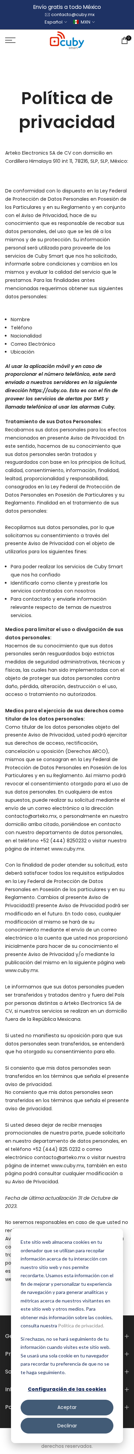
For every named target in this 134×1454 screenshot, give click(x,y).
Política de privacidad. (81, 1325)
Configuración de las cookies (67, 1389)
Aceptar (67, 1407)
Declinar (67, 1425)
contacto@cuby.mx (72, 14)
